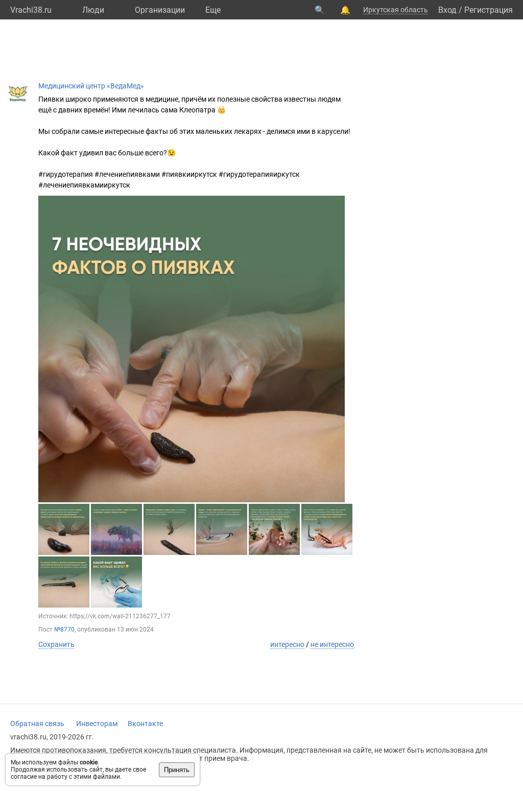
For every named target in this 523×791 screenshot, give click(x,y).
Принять (176, 770)
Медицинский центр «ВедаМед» (91, 86)
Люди (93, 10)
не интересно (332, 644)
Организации (160, 10)
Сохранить (56, 644)
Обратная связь (37, 723)
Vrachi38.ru (31, 10)
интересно (287, 644)
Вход (447, 10)
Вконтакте (145, 723)
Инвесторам (96, 723)
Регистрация (488, 10)
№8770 (64, 629)
